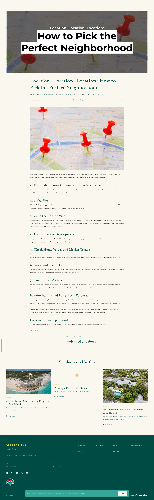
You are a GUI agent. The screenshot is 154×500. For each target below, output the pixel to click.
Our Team (81, 452)
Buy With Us (99, 445)
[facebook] (7, 473)
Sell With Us (116, 445)
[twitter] (22, 473)
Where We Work (118, 452)
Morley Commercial (136, 445)
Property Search (82, 445)
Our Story (98, 452)
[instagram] (12, 473)
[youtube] (17, 473)
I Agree (122, 493)
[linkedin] (27, 473)
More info (89, 493)
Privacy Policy (9, 495)
